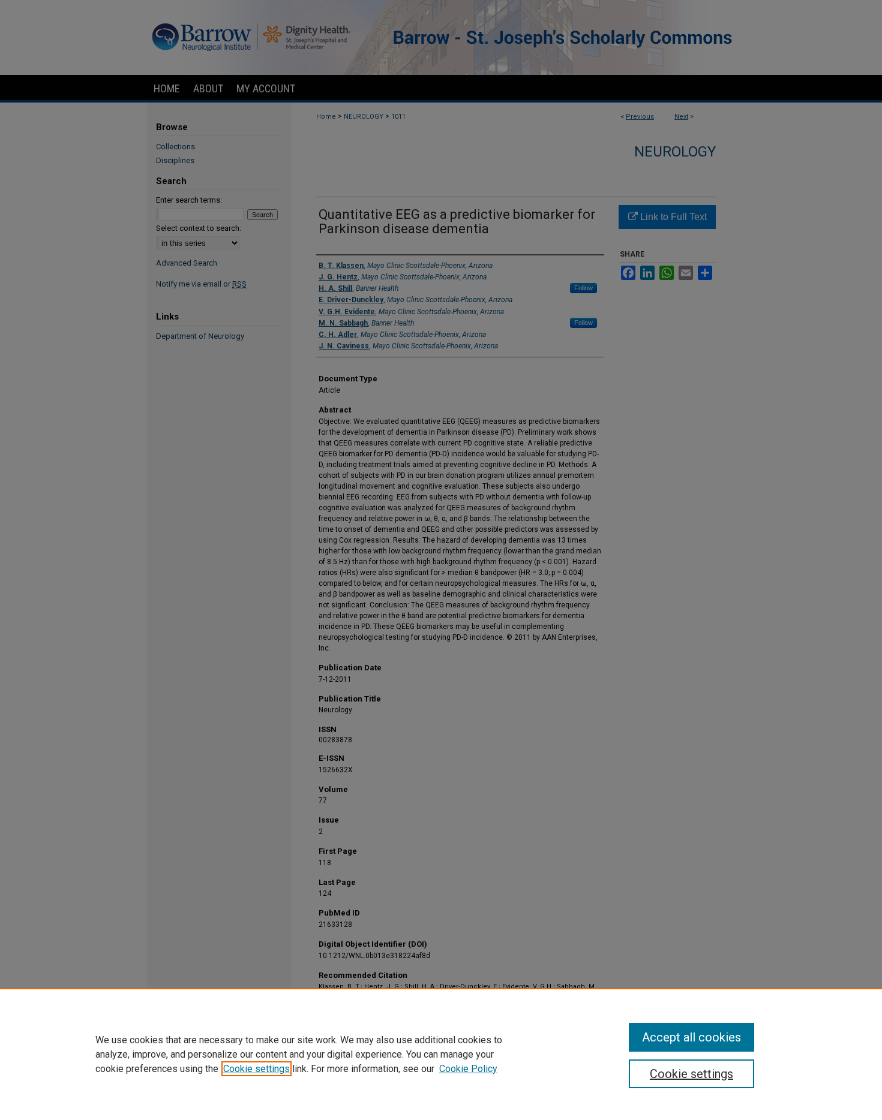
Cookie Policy (468, 1068)
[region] (441, 1054)
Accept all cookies (691, 1037)
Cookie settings (256, 1068)
